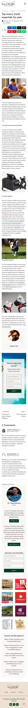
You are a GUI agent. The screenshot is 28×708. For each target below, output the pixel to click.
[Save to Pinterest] (14, 31)
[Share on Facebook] (9, 27)
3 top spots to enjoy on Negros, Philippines (6, 415)
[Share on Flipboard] (9, 31)
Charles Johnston (12, 430)
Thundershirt (17, 227)
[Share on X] (19, 27)
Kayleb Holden (11, 454)
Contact (13, 692)
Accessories (5, 11)
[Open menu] (25, 3)
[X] (14, 704)
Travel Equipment (21, 11)
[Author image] (2, 21)
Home (6, 692)
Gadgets (12, 11)
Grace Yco (8, 21)
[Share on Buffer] (24, 27)
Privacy (21, 692)
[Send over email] (19, 31)
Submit (14, 391)
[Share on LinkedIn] (14, 27)
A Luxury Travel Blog (10, 699)
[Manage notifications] (24, 704)
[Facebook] (10, 704)
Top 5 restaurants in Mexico (21, 414)
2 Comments (7, 23)
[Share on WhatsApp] (24, 31)
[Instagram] (17, 704)
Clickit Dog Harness (11, 287)
